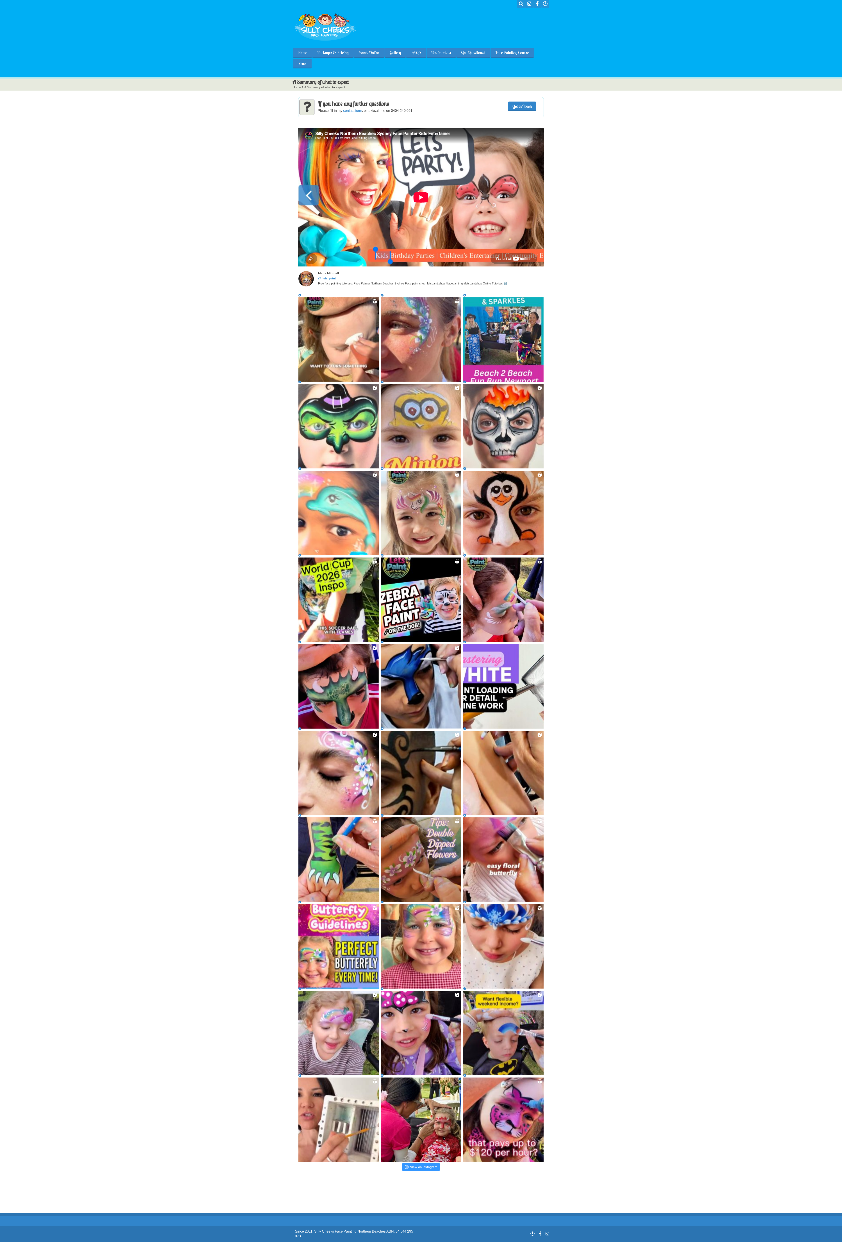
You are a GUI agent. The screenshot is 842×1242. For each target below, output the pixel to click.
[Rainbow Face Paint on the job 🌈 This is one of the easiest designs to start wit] (503, 600)
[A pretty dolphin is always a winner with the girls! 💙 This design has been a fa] (338, 513)
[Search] (521, 4)
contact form (352, 111)
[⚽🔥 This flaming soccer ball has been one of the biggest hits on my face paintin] (338, 600)
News (302, 63)
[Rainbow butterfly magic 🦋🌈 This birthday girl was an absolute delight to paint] (421, 946)
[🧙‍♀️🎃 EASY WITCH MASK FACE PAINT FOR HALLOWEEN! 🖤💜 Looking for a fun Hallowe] (338, 426)
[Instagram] (529, 4)
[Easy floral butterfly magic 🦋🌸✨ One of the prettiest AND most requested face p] (503, 859)
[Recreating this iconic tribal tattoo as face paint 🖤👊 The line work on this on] (421, 773)
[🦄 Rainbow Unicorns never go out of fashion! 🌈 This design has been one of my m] (421, 513)
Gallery (395, 52)
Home (302, 52)
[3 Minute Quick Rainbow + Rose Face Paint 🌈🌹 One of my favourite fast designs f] (338, 1033)
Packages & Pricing (333, 52)
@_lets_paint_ (327, 278)
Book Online (369, 52)
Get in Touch (522, 106)
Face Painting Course (512, 52)
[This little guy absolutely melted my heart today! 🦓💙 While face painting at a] (421, 600)
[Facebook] (537, 4)
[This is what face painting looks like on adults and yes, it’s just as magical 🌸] (338, 773)
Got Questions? (473, 52)
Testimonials (441, 52)
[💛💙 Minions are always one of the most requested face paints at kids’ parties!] (421, 426)
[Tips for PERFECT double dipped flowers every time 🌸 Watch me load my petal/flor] (421, 859)
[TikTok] (545, 4)
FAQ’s (416, 52)
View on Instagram (423, 1167)
